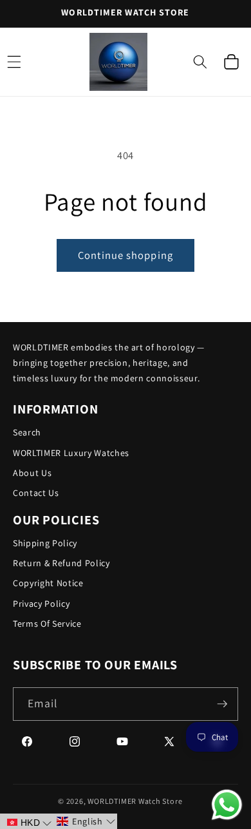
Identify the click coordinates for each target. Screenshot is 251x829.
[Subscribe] (222, 704)
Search (27, 432)
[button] (200, 61)
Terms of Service (47, 623)
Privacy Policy (41, 603)
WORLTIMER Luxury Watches (71, 453)
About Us (32, 473)
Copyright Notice (48, 583)
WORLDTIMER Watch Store (135, 801)
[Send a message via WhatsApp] (227, 805)
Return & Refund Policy (61, 563)
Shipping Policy (45, 543)
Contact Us (36, 493)
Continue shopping (125, 255)
